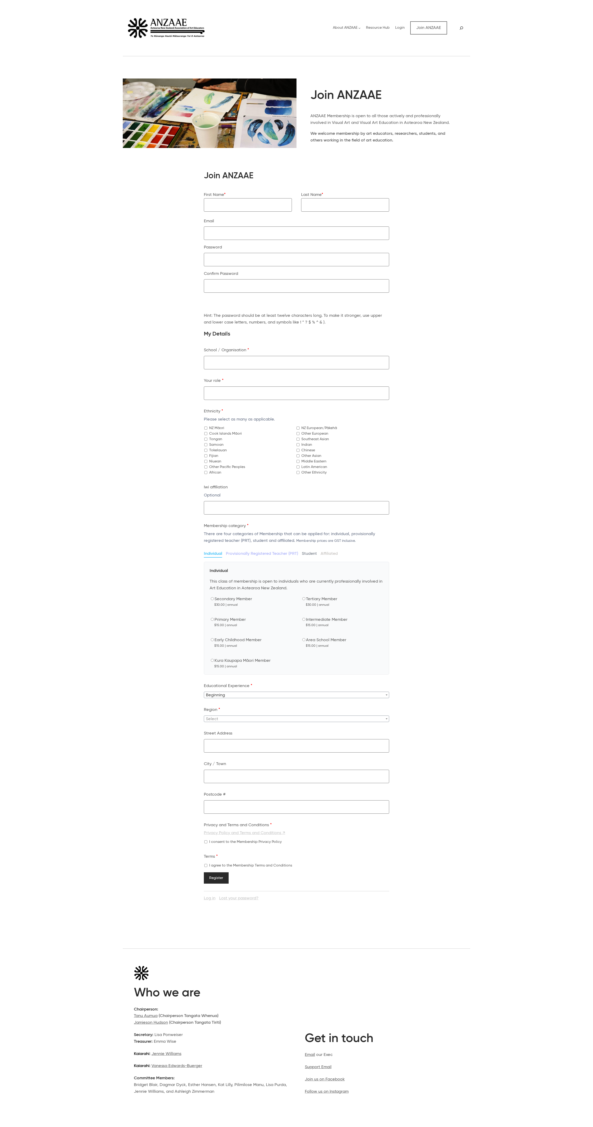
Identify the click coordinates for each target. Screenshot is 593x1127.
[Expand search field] (461, 28)
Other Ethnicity (313, 472)
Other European (314, 434)
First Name (215, 195)
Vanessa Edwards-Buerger (176, 1066)
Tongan (215, 439)
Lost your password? (239, 898)
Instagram (339, 1091)
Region (212, 710)
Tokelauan (217, 450)
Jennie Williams (166, 1054)
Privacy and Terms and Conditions (238, 825)
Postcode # (215, 794)
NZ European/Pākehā (318, 428)
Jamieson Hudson (151, 1022)
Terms (211, 856)
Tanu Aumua (146, 1016)
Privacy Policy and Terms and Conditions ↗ (244, 833)
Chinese (307, 450)
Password (213, 247)
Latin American (313, 467)
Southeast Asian (314, 439)
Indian (306, 445)
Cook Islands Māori (225, 434)
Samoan (216, 445)
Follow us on (317, 1091)
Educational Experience (228, 686)
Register (216, 878)
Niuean (214, 461)
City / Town (215, 764)
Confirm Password (221, 274)
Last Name (312, 195)
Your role (214, 381)
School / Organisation (226, 350)
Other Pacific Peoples (226, 467)
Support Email (318, 1067)
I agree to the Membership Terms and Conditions (250, 865)
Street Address (218, 733)
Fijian (213, 456)
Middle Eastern (313, 461)
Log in (209, 898)
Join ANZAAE (428, 28)
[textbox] (296, 695)
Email (209, 221)
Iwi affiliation (216, 487)
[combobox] (296, 695)
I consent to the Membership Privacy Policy (245, 842)
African (214, 472)
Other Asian (310, 456)
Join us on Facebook (325, 1079)
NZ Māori (216, 428)
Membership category (226, 526)
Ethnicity (213, 411)
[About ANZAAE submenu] (359, 28)
